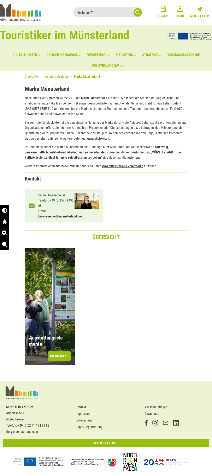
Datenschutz (84, 420)
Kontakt (81, 407)
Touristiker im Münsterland (64, 35)
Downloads (152, 414)
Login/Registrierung (89, 427)
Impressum (83, 414)
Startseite (31, 76)
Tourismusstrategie (56, 76)
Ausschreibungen (156, 407)
